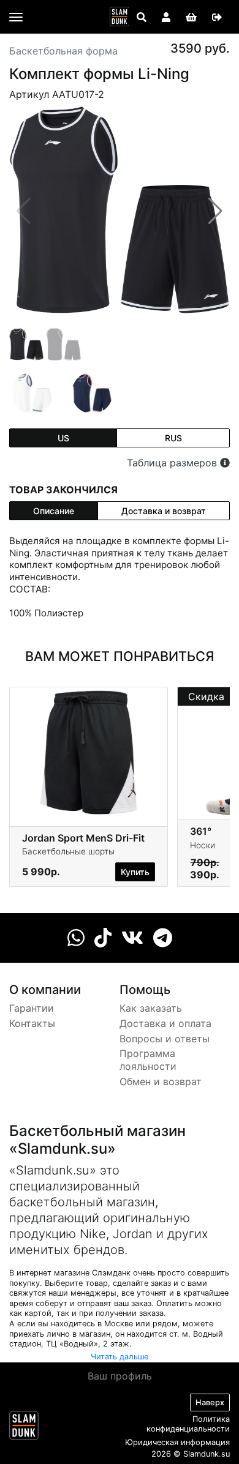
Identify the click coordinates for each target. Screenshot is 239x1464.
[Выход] (217, 17)
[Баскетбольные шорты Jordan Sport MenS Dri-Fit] (88, 752)
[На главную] (119, 16)
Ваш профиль (120, 1376)
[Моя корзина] (191, 17)
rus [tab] (173, 438)
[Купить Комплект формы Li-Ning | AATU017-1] (92, 392)
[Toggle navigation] (16, 17)
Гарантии (31, 1008)
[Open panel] (141, 17)
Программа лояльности (148, 1059)
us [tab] (63, 438)
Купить (135, 872)
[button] (215, 211)
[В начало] (24, 1428)
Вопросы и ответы (165, 1039)
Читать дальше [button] (119, 1356)
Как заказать (151, 1008)
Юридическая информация (177, 1442)
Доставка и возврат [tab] (163, 511)
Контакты (32, 1023)
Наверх (209, 1402)
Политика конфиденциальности (188, 1424)
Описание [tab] (53, 511)
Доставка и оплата (165, 1023)
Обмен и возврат (161, 1081)
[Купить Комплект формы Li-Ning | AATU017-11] (32, 392)
